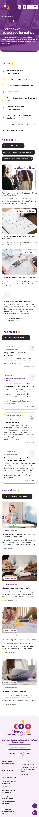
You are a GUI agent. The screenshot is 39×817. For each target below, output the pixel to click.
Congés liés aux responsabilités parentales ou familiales (17, 459)
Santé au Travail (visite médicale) (21, 124)
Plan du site (24, 774)
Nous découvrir (7, 767)
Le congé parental (11, 422)
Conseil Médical (13, 92)
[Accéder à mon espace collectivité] (24, 7)
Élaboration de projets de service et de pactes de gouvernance (18, 535)
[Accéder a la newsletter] (35, 806)
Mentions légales (26, 761)
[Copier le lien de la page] (4, 21)
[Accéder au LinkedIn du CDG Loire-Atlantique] (28, 753)
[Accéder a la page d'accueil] (7, 7)
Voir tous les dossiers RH (14, 337)
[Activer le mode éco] (3, 814)
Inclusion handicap (15, 130)
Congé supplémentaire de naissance (15, 354)
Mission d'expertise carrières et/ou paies (19, 640)
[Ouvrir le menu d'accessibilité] (3, 809)
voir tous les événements (11, 145)
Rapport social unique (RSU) (19, 79)
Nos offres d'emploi (9, 777)
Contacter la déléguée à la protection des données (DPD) (29, 769)
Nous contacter (7, 770)
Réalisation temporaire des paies (16, 588)
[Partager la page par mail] (9, 21)
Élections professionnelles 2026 (20, 86)
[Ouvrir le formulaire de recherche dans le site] (19, 7)
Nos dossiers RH (8, 787)
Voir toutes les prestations (16, 496)
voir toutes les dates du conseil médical (17, 152)
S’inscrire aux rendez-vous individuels (15, 319)
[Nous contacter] (35, 813)
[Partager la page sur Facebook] (19, 21)
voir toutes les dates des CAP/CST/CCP (16, 159)
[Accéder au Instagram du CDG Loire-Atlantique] (21, 753)
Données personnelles (28, 764)
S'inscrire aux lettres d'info (19, 747)
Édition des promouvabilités (14, 692)
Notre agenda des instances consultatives (8, 804)
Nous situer (6, 774)
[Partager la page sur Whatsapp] (24, 21)
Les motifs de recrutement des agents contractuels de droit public (19, 385)
